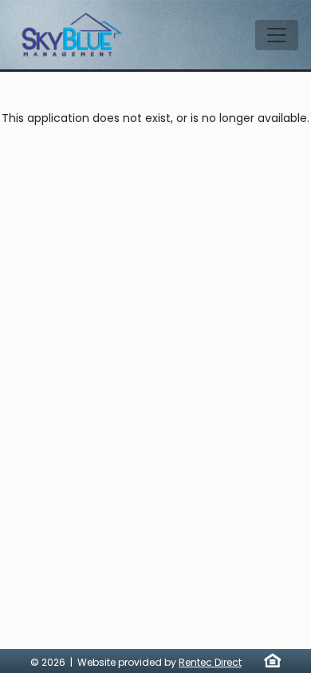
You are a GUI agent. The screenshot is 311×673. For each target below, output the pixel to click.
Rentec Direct (210, 662)
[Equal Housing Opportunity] (272, 660)
